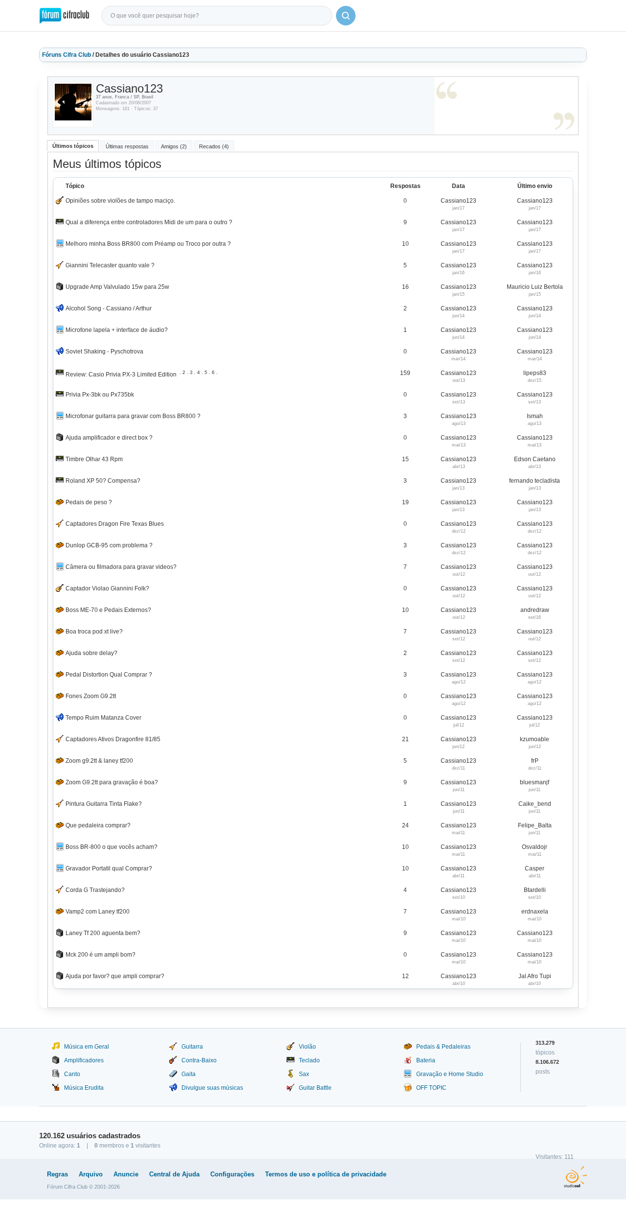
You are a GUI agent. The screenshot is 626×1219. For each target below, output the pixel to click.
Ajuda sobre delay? (91, 653)
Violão (307, 1046)
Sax (304, 1074)
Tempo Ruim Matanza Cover (103, 717)
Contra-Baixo (199, 1060)
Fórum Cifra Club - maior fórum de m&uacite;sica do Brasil (64, 15)
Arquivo (91, 1174)
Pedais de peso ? (89, 502)
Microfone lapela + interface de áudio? (117, 330)
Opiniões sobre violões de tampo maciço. (120, 200)
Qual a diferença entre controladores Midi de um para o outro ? (149, 222)
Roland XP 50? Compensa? (103, 480)
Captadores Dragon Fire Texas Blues (115, 523)
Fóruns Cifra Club (66, 54)
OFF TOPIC (431, 1087)
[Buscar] (346, 15)
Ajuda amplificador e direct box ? (109, 437)
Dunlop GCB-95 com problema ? (109, 545)
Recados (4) (214, 146)
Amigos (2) (174, 146)
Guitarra (192, 1046)
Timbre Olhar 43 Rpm (94, 459)
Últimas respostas (127, 146)
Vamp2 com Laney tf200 (98, 911)
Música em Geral (86, 1046)
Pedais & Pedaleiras (443, 1046)
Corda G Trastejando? (95, 890)
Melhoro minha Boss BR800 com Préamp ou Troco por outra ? (148, 243)
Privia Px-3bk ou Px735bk (100, 394)
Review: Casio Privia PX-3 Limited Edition (121, 374)
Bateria (425, 1060)
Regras (57, 1174)
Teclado (309, 1060)
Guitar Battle (315, 1087)
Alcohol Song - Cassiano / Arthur (109, 308)
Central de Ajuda (174, 1174)
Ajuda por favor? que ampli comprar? (115, 976)
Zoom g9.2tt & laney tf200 (99, 760)
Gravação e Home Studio (449, 1074)
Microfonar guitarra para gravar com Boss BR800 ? (133, 416)
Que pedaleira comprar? (98, 825)
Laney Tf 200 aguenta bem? (103, 933)
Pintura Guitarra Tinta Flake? (104, 803)
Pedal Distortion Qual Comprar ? (109, 674)
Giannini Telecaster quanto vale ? (110, 265)
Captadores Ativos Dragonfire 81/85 (113, 739)
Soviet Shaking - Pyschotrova (104, 351)
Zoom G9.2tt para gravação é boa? (112, 782)
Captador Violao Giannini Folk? (107, 588)
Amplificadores (84, 1060)
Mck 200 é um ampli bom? (100, 954)
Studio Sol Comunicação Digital (575, 1177)
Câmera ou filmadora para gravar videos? (121, 566)
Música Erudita (84, 1087)
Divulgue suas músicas (212, 1087)
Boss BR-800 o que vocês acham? (111, 847)
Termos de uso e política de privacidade (325, 1174)
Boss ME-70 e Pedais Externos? (108, 610)
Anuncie (125, 1174)
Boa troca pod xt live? (94, 631)
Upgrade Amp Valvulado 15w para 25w (117, 286)
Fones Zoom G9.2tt (91, 696)
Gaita (188, 1074)
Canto (72, 1074)
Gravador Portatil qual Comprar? (109, 868)
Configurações (232, 1174)
